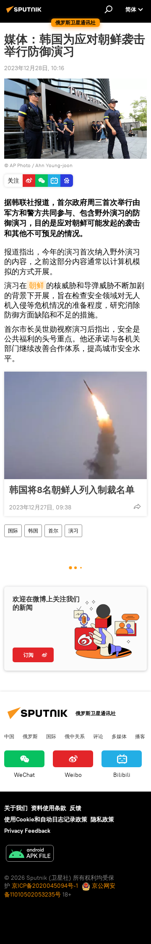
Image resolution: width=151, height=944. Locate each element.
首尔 (53, 530)
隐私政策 (102, 819)
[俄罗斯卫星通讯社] (25, 12)
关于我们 (16, 808)
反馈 (75, 808)
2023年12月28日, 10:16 (34, 68)
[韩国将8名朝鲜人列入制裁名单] (75, 425)
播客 (140, 736)
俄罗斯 (30, 736)
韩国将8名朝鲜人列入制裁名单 (72, 489)
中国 (9, 736)
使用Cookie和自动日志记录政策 (45, 819)
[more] (137, 506)
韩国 (33, 530)
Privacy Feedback (27, 830)
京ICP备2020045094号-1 (45, 885)
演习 (73, 530)
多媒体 (119, 736)
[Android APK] (29, 854)
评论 (98, 736)
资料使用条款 (48, 808)
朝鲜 (36, 285)
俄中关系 (75, 736)
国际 (13, 530)
